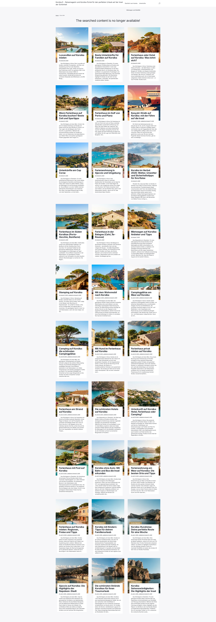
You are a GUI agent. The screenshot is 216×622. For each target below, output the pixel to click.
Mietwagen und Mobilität (133, 10)
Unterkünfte (142, 3)
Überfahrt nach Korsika (131, 3)
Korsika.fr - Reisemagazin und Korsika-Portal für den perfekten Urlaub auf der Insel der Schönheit (89, 3)
